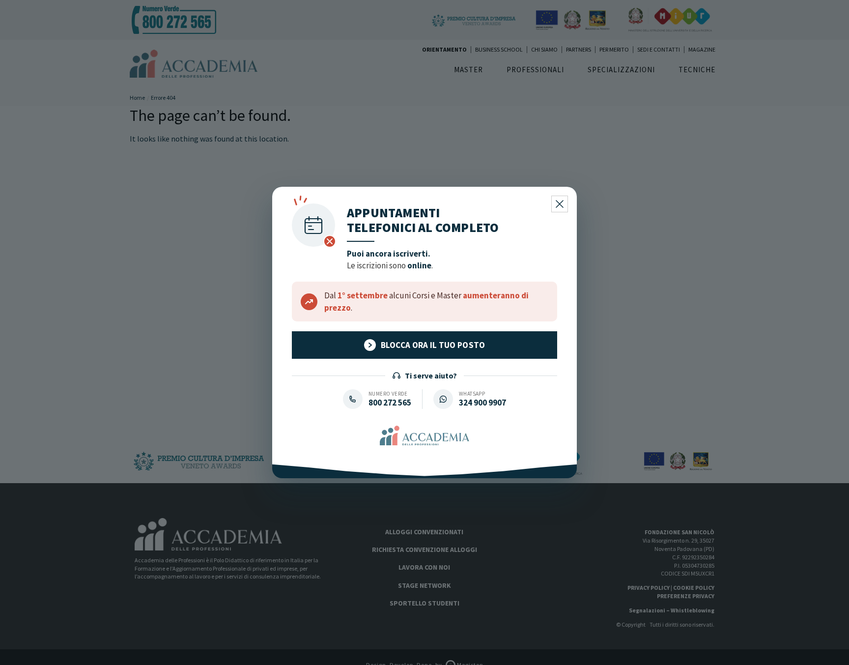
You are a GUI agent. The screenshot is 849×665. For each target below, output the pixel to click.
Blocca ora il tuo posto (433, 345)
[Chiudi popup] (559, 204)
